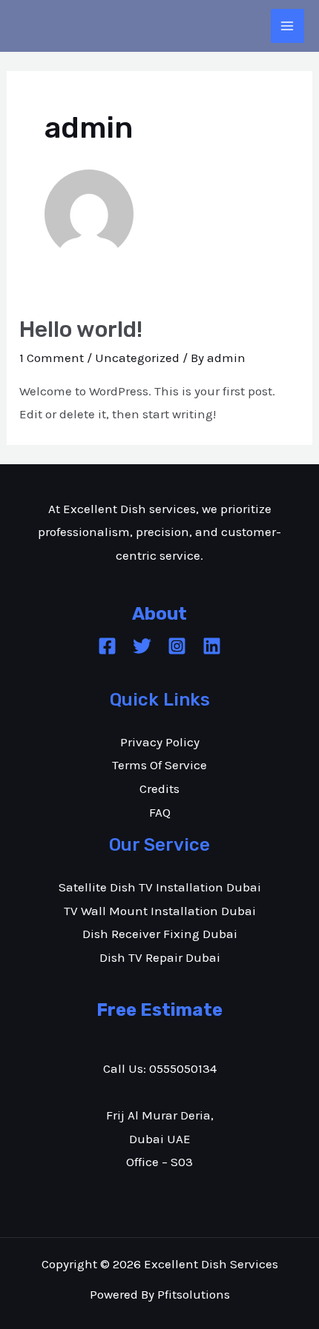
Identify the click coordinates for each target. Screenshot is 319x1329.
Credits (159, 788)
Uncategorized (137, 357)
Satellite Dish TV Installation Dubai (160, 887)
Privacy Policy (160, 741)
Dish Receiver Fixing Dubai (159, 933)
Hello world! (80, 329)
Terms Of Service (159, 764)
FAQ (160, 812)
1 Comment (51, 357)
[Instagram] (177, 646)
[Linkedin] (212, 646)
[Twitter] (142, 646)
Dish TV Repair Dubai (159, 957)
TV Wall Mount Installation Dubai (160, 910)
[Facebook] (107, 646)
